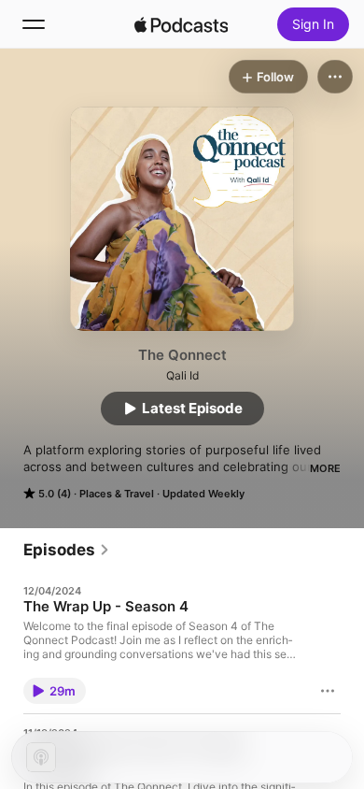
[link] (66, 549)
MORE (325, 468)
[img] (181, 24)
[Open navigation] (33, 24)
